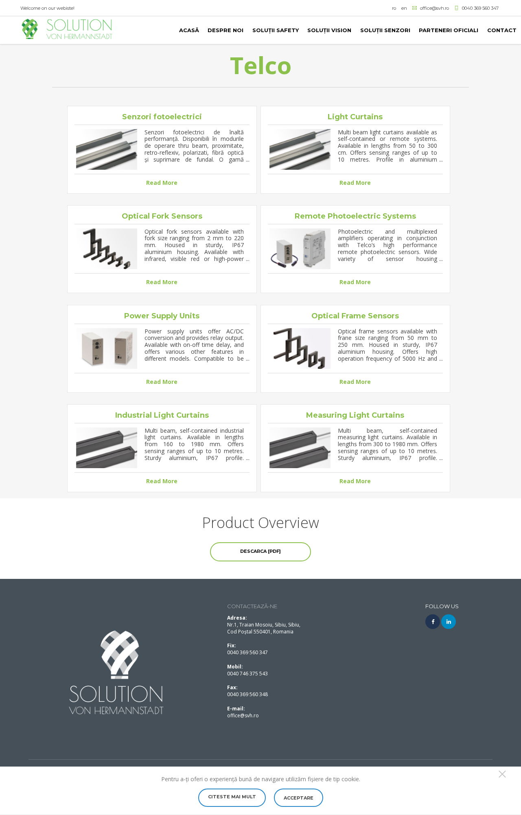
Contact (502, 30)
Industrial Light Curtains (162, 415)
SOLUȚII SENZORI (385, 30)
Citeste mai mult (232, 797)
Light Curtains (355, 116)
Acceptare (298, 798)
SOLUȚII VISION (329, 30)
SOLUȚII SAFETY (275, 30)
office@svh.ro (243, 715)
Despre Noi (225, 30)
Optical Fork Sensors (162, 216)
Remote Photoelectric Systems (355, 216)
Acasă (189, 30)
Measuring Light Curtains (355, 415)
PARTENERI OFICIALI (448, 30)
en (404, 8)
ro (394, 8)
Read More (161, 182)
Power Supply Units (161, 315)
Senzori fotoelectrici (162, 116)
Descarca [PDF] (260, 551)
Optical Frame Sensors (355, 315)
